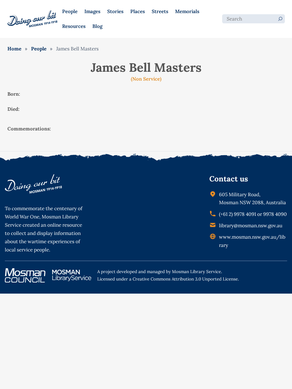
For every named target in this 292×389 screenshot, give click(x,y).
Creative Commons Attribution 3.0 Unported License (185, 279)
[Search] (280, 18)
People (38, 49)
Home (14, 49)
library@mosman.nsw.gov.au (250, 225)
